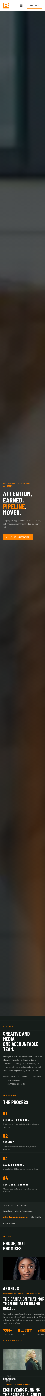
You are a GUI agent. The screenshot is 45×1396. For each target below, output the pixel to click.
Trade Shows (9, 1223)
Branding (7, 1211)
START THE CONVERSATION (17, 537)
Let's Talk (34, 5)
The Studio (36, 1217)
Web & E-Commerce (24, 1211)
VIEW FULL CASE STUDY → (13, 1341)
